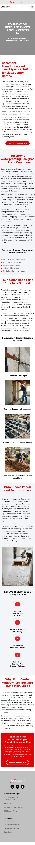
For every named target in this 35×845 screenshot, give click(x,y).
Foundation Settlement (12, 825)
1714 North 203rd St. (11, 797)
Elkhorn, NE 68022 (10, 800)
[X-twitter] (17, 787)
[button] (32, 7)
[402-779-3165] (11, 2)
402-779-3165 (18, 2)
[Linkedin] (23, 787)
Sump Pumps (8, 832)
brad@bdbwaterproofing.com (14, 807)
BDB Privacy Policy (10, 811)
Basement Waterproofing (12, 828)
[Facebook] (12, 787)
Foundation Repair (10, 821)
